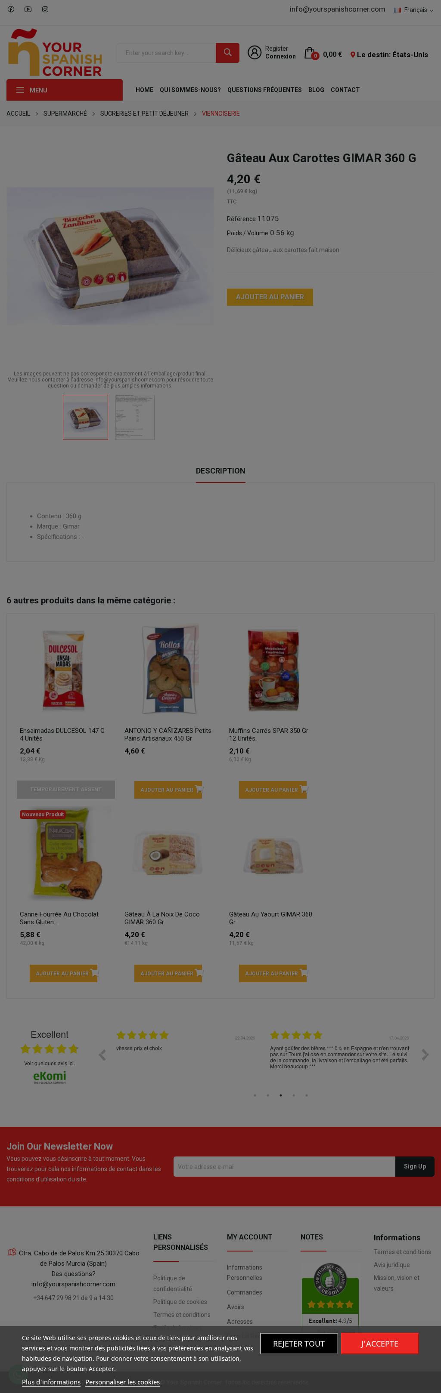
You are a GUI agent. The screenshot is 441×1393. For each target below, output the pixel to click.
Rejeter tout (299, 1343)
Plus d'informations (51, 1382)
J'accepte (379, 1343)
